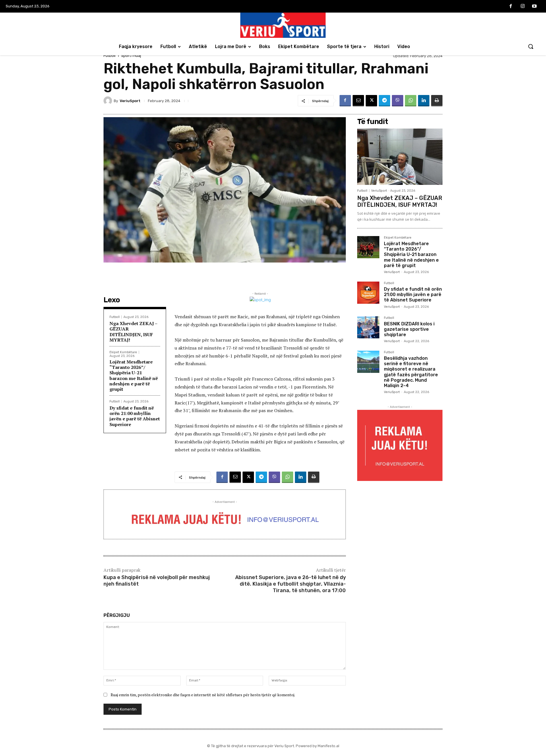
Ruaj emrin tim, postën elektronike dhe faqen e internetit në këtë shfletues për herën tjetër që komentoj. (203, 694)
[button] (530, 46)
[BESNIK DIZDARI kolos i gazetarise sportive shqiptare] (368, 327)
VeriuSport (130, 101)
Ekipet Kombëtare (123, 352)
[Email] (358, 100)
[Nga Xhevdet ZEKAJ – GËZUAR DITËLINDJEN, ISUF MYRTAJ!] (399, 157)
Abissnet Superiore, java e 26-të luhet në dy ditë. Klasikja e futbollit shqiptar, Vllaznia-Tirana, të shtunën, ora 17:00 (290, 584)
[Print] (436, 100)
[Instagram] (523, 7)
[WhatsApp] (410, 100)
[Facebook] (511, 7)
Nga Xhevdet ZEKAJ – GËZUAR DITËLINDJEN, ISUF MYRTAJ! (133, 331)
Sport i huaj (131, 55)
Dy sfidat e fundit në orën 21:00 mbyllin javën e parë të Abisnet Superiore (134, 416)
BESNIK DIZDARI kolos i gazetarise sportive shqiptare (409, 329)
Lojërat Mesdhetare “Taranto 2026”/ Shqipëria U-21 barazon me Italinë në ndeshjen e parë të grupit (133, 375)
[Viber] (397, 100)
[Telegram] (384, 100)
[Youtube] (534, 7)
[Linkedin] (423, 100)
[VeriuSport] (109, 100)
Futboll (109, 55)
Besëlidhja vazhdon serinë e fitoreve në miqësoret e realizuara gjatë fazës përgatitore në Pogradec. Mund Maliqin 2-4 (411, 372)
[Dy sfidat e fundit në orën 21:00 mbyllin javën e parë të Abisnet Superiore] (368, 293)
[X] (371, 100)
